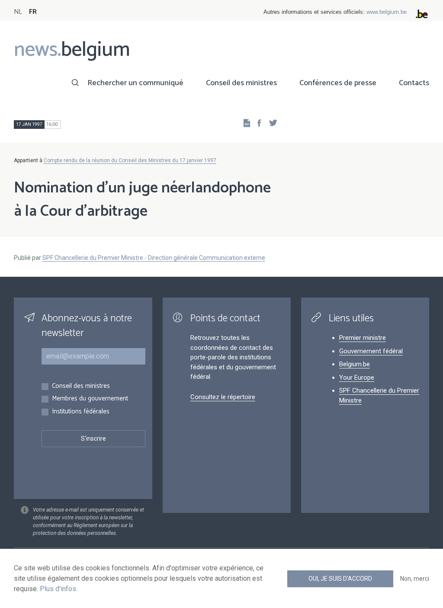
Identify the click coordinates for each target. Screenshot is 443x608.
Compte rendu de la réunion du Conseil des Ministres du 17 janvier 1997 (130, 160)
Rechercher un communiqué (135, 83)
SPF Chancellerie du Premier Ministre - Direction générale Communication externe (153, 257)
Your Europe (356, 377)
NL (18, 12)
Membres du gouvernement (90, 399)
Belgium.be (354, 364)
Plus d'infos (58, 589)
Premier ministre (362, 338)
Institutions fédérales (80, 412)
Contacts (414, 83)
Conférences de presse (337, 83)
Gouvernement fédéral (371, 351)
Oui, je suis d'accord (340, 578)
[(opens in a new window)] (256, 122)
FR (33, 12)
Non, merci (414, 578)
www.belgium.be (386, 12)
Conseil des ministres (241, 83)
